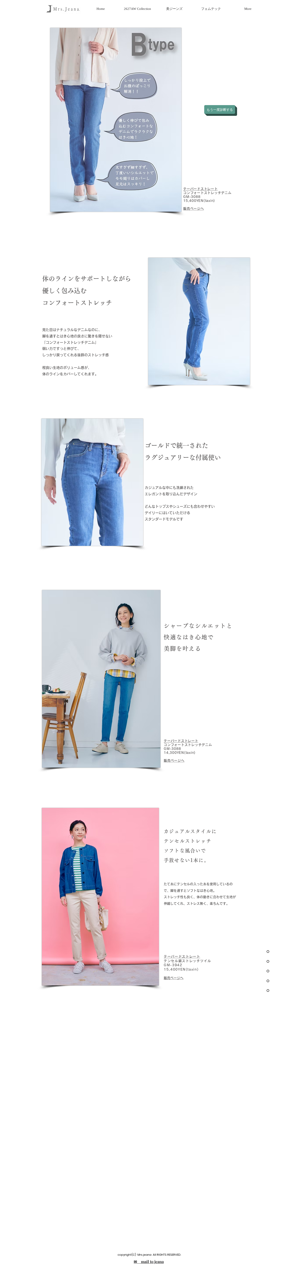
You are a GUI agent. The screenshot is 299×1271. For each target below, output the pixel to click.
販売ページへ (173, 978)
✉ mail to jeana (149, 1261)
